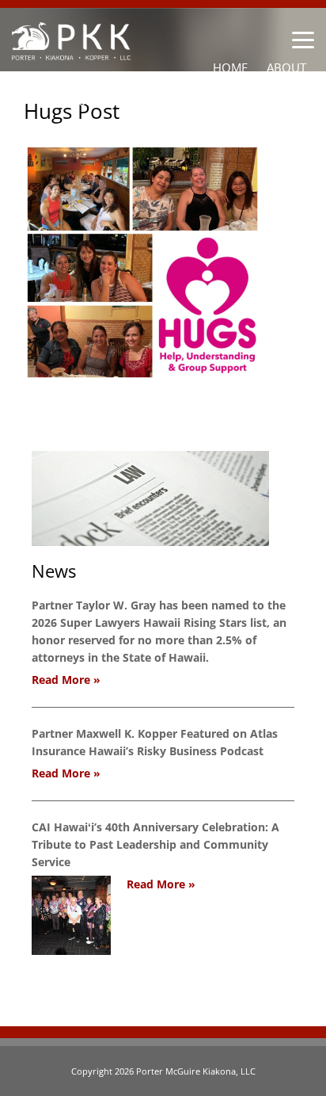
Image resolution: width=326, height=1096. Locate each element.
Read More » (66, 679)
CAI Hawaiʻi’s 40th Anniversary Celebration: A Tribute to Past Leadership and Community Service (155, 844)
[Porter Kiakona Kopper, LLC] (71, 51)
